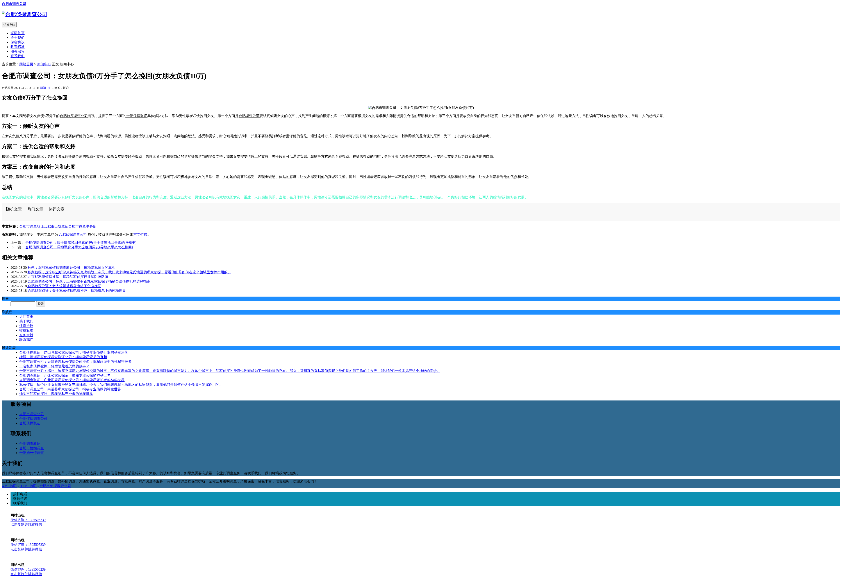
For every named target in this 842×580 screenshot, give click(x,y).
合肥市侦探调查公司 (55, 486)
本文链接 (140, 234)
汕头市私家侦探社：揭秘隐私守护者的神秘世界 (56, 394)
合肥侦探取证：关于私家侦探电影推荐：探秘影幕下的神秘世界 (76, 290)
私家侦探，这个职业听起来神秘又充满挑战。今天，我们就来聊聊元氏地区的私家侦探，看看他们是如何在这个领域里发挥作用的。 (129, 272)
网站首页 (26, 64)
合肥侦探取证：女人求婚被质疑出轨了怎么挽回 (64, 286)
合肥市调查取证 (31, 226)
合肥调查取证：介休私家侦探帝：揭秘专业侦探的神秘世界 (65, 375)
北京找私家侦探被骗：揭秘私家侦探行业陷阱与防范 (67, 277)
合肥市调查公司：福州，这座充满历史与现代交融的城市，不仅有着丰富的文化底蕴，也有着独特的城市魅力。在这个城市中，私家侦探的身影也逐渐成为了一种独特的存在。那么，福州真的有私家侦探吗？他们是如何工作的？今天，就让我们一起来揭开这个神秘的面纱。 (229, 371)
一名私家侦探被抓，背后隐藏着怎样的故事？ (54, 366)
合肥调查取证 (249, 116)
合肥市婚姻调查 (31, 448)
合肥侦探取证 (136, 116)
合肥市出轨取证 (56, 226)
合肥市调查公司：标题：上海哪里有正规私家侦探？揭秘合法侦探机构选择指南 (88, 281)
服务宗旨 (18, 51)
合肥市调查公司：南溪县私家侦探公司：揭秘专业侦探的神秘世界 (70, 389)
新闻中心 (44, 64)
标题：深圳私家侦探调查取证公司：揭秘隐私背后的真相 (71, 267)
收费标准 (18, 47)
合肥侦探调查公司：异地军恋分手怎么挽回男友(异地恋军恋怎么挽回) (79, 247)
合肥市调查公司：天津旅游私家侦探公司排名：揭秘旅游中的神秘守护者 (75, 361)
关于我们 (18, 37)
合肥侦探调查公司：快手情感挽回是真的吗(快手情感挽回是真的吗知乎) (80, 242)
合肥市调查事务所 (82, 226)
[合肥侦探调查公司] (24, 14)
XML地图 (9, 486)
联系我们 (18, 56)
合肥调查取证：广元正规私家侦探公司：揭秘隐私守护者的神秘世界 (72, 380)
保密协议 (18, 42)
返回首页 (18, 33)
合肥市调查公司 (14, 4)
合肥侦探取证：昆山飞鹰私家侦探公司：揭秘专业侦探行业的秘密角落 (73, 352)
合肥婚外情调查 (31, 453)
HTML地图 (28, 486)
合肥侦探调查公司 (74, 116)
